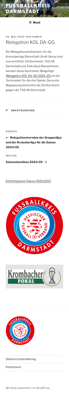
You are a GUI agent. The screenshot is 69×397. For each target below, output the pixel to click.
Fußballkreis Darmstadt (28, 8)
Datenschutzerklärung (21, 359)
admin (37, 36)
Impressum (13, 367)
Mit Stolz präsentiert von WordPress (28, 387)
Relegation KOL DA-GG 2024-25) (29, 76)
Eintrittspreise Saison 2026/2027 (28, 181)
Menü (36, 22)
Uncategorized (23, 110)
